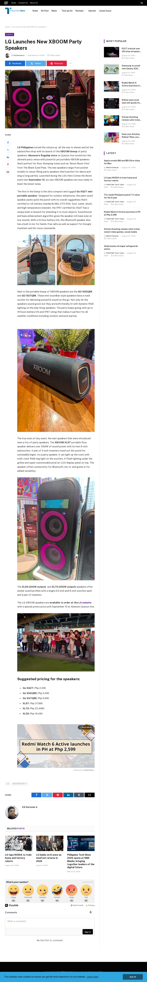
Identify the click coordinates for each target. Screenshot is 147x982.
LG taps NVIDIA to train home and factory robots (18, 858)
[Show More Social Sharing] (70, 63)
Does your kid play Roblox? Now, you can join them (131, 135)
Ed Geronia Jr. (19, 55)
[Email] (8, 172)
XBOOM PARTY (20, 784)
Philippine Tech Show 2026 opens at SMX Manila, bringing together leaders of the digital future (80, 861)
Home (35, 11)
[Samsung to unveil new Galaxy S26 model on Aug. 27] (111, 69)
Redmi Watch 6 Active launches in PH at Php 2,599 (131, 84)
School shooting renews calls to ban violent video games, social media (132, 118)
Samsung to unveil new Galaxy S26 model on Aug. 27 (131, 67)
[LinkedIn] (8, 157)
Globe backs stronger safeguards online (121, 247)
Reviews (80, 11)
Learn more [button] (92, 977)
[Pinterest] (8, 164)
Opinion (92, 11)
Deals (13, 3)
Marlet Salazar (112, 167)
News (54, 11)
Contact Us (23, 3)
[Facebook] (8, 142)
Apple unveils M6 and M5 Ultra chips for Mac (122, 162)
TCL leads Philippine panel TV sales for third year (122, 196)
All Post (45, 11)
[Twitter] (8, 150)
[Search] (141, 3)
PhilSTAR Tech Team (115, 185)
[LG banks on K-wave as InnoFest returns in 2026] (50, 843)
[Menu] (6, 3)
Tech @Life (67, 11)
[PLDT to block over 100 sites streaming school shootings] (111, 52)
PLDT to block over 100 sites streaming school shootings (131, 50)
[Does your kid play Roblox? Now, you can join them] (111, 137)
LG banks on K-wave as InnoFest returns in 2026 (48, 858)
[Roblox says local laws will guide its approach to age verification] (111, 103)
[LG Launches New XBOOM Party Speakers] (50, 99)
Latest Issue (105, 11)
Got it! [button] (133, 977)
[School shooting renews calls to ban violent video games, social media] (111, 120)
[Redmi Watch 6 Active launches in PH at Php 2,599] (111, 86)
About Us (34, 3)
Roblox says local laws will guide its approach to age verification (131, 101)
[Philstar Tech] (15, 11)
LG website (85, 602)
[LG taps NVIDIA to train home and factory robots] (18, 843)
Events (9, 34)
